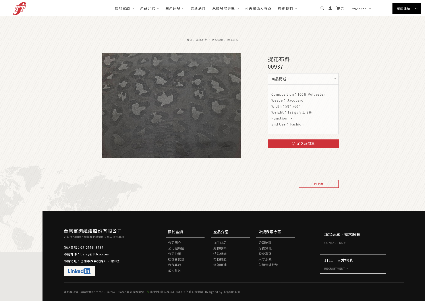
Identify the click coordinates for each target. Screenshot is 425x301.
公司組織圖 (176, 248)
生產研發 (172, 8)
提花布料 (233, 40)
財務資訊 (265, 248)
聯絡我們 (285, 8)
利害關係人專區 (258, 8)
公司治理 (265, 242)
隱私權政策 (71, 292)
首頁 (189, 40)
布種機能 (220, 259)
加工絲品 (220, 242)
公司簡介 (174, 242)
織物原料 (220, 248)
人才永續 (265, 259)
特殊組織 (217, 40)
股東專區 (265, 253)
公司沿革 (174, 253)
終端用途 (220, 264)
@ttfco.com (99, 254)
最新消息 (198, 8)
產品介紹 (147, 8)
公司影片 (174, 270)
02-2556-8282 (91, 247)
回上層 (318, 184)
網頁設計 (235, 292)
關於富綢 (122, 8)
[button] (322, 8)
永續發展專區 (223, 8)
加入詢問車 (305, 143)
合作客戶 (174, 264)
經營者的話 (176, 259)
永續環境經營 (268, 264)
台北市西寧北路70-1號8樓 (100, 261)
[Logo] (19, 8)
